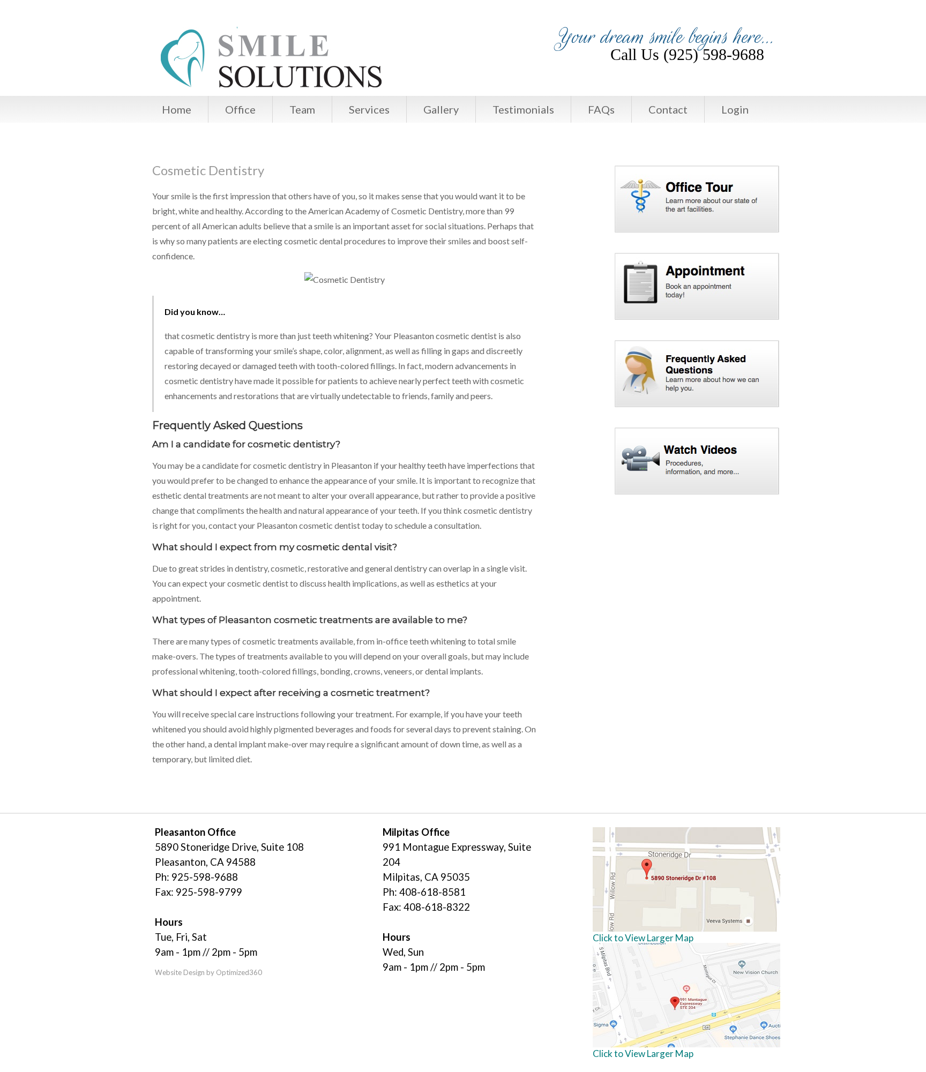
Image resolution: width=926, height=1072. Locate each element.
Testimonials (523, 109)
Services (369, 109)
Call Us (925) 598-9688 (687, 54)
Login (735, 109)
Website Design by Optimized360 (208, 972)
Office (240, 109)
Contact (668, 109)
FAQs (601, 109)
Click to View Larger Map (643, 937)
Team (302, 109)
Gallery (441, 109)
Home (176, 109)
